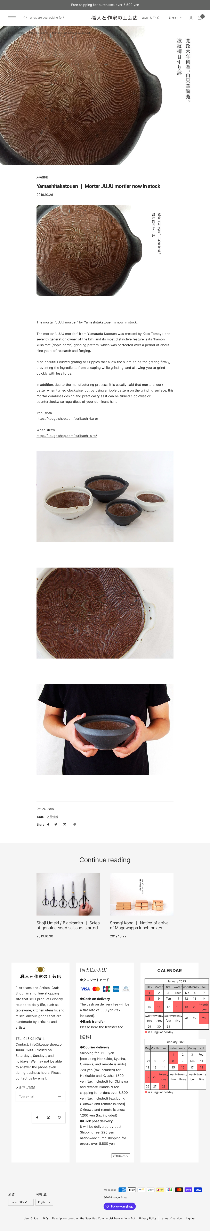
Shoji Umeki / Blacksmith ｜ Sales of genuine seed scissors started (68, 925)
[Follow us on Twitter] (48, 1117)
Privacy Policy (147, 1218)
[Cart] (200, 18)
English (173, 17)
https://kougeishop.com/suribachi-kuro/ (67, 418)
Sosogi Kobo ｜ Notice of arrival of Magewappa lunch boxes (140, 925)
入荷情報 (42, 177)
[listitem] (48, 824)
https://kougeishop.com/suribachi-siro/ (67, 436)
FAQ (45, 1218)
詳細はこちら (120, 1155)
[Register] (59, 1096)
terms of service (171, 1218)
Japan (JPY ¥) (150, 17)
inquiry (190, 1218)
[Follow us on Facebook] (37, 1117)
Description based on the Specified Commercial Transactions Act (93, 1218)
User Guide (31, 1218)
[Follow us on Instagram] (59, 1117)
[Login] (191, 17)
